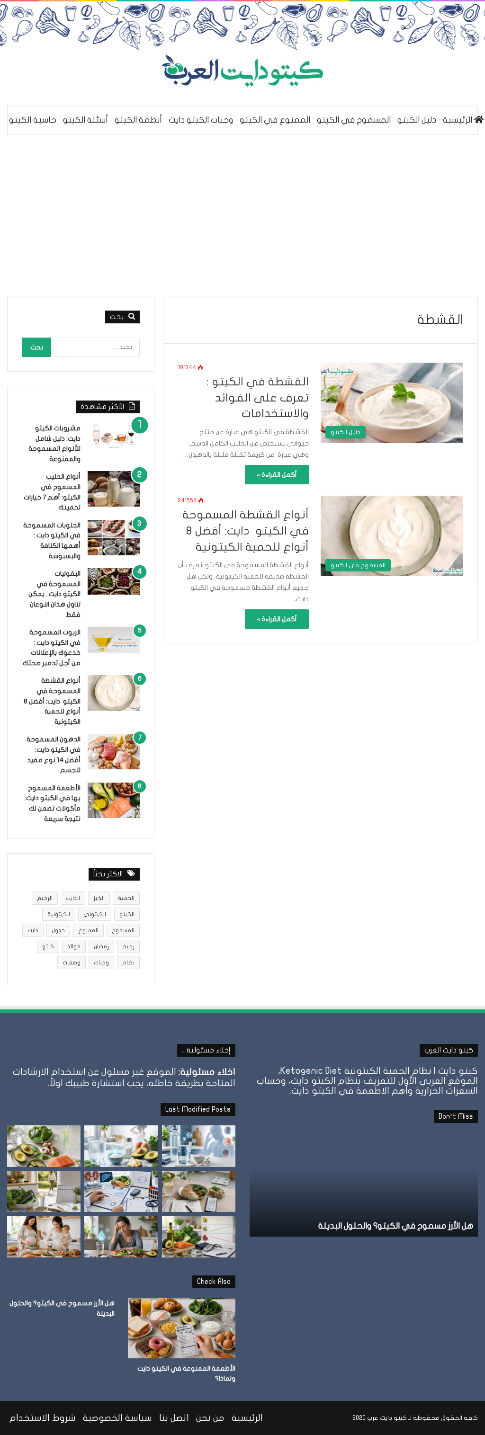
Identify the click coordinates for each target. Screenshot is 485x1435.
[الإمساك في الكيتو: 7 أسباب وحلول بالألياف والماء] (44, 1191)
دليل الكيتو (416, 120)
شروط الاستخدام (42, 1418)
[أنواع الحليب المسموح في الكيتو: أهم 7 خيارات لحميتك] (114, 489)
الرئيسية (247, 1418)
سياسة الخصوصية (117, 1418)
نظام (128, 962)
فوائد (74, 946)
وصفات (72, 962)
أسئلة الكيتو (85, 120)
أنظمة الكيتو (138, 120)
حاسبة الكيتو (32, 120)
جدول (58, 930)
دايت (32, 930)
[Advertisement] (242, 215)
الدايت (73, 898)
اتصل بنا (174, 1418)
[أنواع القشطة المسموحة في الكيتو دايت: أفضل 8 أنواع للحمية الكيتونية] (114, 693)
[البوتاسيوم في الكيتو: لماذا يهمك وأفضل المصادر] (44, 1146)
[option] (364, 1184)
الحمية (126, 898)
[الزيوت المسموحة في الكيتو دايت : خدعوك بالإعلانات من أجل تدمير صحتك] (114, 640)
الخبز (99, 898)
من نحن (210, 1418)
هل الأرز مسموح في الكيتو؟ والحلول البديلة (395, 1225)
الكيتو (127, 914)
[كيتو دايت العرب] (242, 71)
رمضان (101, 946)
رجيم (128, 946)
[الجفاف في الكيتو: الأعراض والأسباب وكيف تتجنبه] (198, 1146)
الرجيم (45, 898)
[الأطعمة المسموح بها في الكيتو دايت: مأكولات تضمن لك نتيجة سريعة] (114, 800)
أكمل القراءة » (277, 474)
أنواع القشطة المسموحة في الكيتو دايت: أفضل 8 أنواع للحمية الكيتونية (245, 531)
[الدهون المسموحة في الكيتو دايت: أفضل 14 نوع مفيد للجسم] (114, 751)
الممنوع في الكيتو (275, 120)
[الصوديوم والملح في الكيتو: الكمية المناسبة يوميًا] (121, 1146)
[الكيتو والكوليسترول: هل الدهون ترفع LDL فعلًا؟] (198, 1236)
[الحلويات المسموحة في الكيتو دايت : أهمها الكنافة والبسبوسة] (114, 537)
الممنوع (88, 930)
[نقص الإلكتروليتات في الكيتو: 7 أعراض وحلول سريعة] (121, 1236)
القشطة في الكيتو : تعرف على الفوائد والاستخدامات (258, 397)
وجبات (101, 962)
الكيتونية (58, 914)
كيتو (48, 946)
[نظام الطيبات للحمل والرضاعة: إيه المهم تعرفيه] (44, 1236)
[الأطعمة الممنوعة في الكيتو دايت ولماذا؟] (181, 1328)
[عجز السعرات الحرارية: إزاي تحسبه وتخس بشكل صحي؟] (198, 1191)
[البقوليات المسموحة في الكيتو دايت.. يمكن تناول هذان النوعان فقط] (114, 581)
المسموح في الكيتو (354, 120)
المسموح (123, 930)
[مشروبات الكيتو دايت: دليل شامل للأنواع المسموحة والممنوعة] (114, 436)
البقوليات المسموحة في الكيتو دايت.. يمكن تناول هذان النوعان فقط (54, 594)
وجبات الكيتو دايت (201, 120)
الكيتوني (94, 914)
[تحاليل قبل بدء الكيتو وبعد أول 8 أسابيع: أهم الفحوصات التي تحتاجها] (121, 1191)
